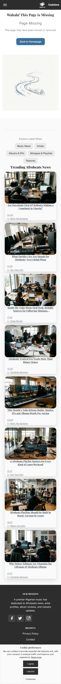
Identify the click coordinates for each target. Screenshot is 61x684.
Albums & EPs (16, 153)
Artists (40, 146)
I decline (30, 671)
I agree (30, 664)
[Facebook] (11, 618)
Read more (36, 657)
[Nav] (5, 5)
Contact (30, 639)
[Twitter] (20, 618)
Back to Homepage (30, 41)
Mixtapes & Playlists (41, 153)
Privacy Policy (30, 633)
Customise (31, 679)
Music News (24, 146)
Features (30, 160)
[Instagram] (28, 618)
